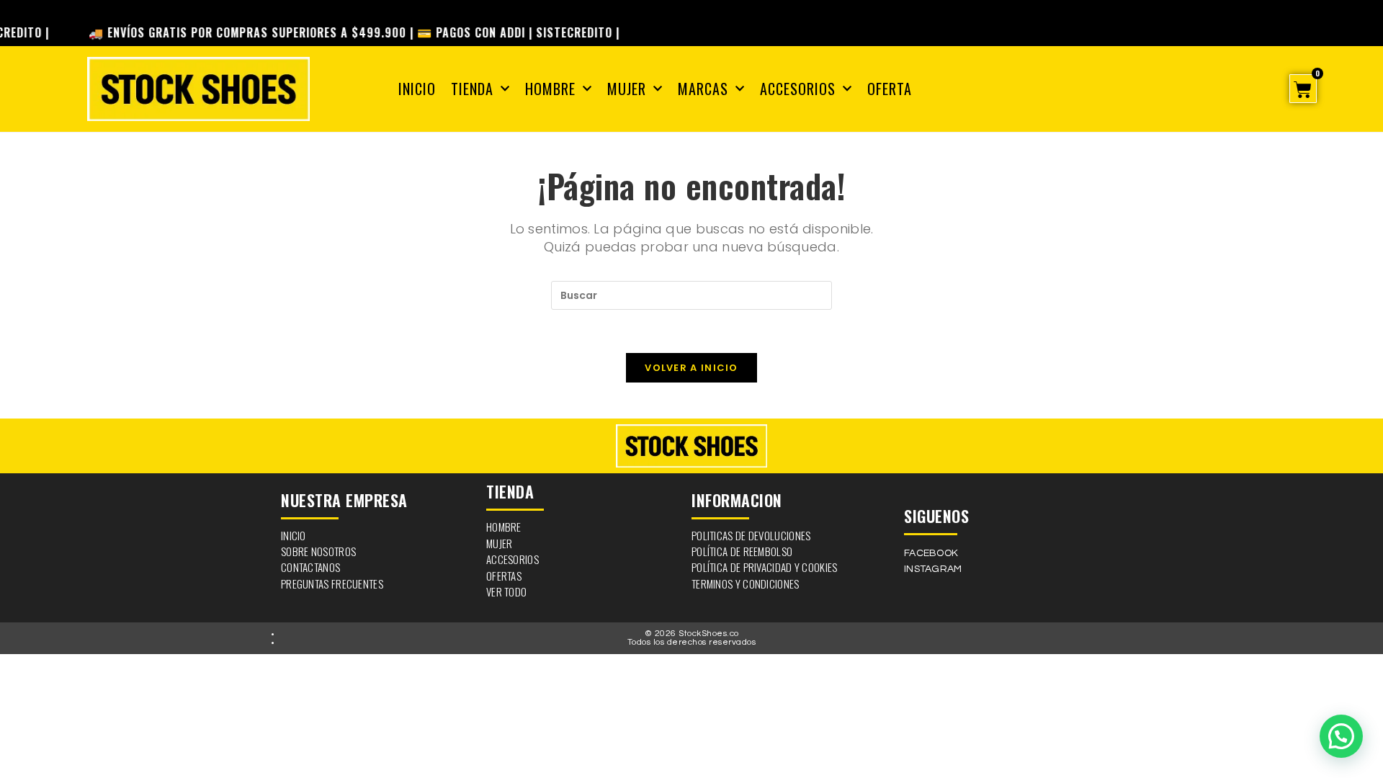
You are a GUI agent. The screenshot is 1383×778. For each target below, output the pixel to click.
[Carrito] (1302, 88)
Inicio (417, 88)
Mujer (626, 88)
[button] (1341, 736)
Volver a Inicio (691, 368)
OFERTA (889, 88)
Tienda (472, 88)
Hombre (550, 88)
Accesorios (798, 88)
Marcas (703, 88)
